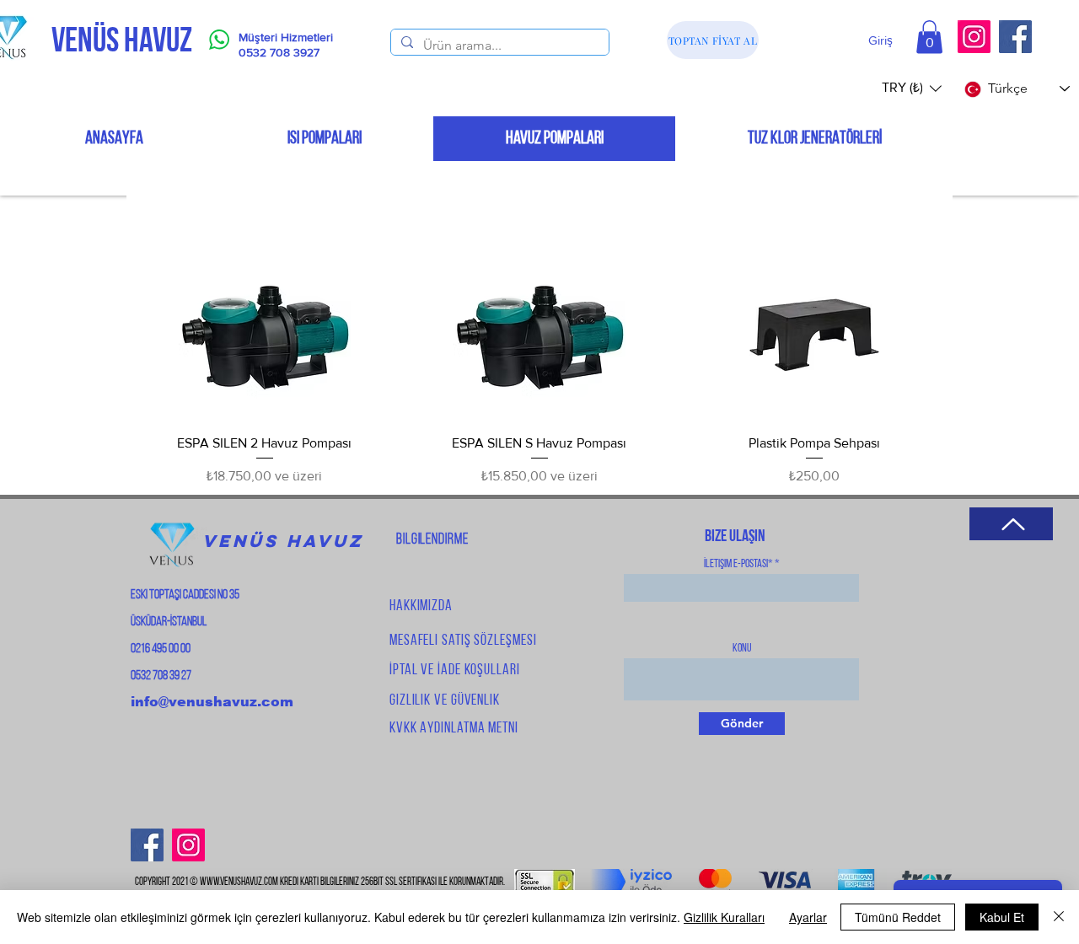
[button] (929, 36)
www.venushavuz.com (239, 882)
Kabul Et (1002, 917)
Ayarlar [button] (808, 917)
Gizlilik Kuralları (724, 917)
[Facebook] (1015, 36)
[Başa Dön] (1011, 523)
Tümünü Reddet (898, 917)
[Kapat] (1059, 917)
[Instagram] (974, 36)
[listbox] (912, 88)
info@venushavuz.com (212, 702)
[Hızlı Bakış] (265, 335)
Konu (742, 649)
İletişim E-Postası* (738, 565)
